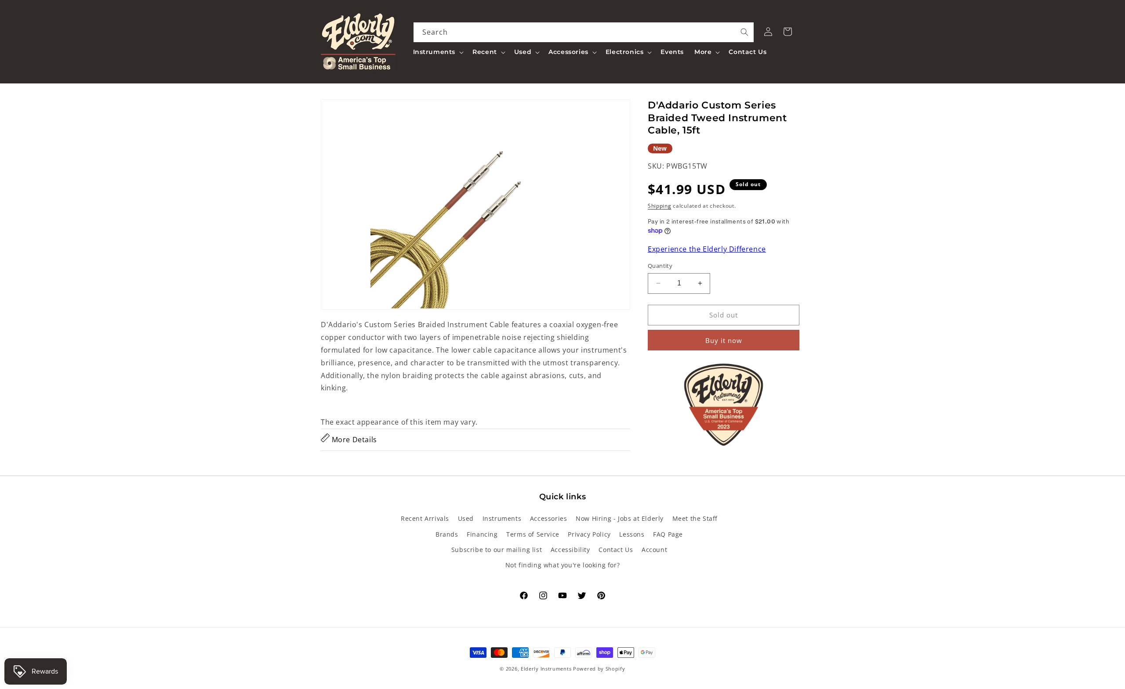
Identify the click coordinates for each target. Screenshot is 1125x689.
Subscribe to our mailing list (496, 549)
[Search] (744, 32)
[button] (438, 52)
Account (654, 549)
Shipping (659, 205)
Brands (446, 534)
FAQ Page (668, 534)
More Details (353, 439)
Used (466, 518)
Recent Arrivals (425, 518)
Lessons (631, 534)
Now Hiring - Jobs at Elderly (620, 518)
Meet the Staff (695, 518)
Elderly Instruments (546, 668)
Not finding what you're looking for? (562, 564)
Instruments (502, 518)
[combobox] (584, 32)
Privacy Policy (589, 534)
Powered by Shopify (599, 668)
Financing (482, 534)
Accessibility (570, 549)
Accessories (548, 518)
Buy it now (723, 340)
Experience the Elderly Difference (707, 249)
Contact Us (616, 549)
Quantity (660, 266)
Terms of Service (532, 534)
